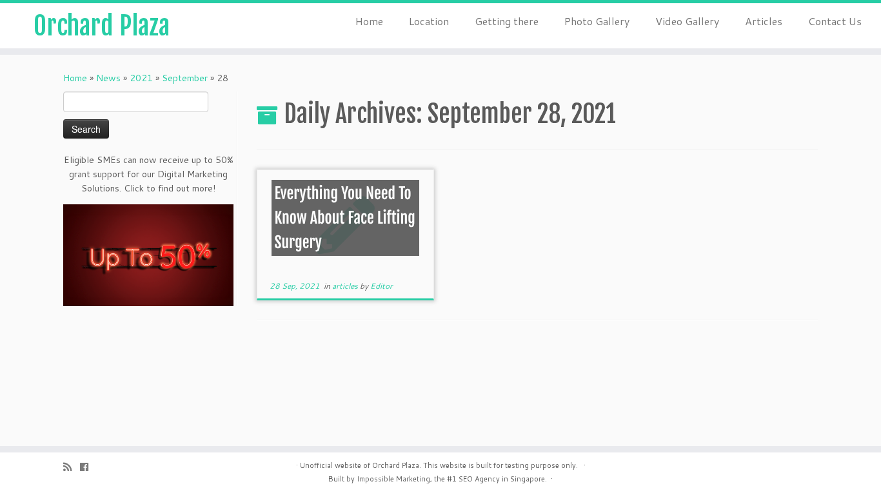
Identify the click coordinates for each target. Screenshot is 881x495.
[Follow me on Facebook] (88, 467)
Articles (763, 21)
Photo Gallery (596, 21)
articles (346, 285)
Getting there (507, 21)
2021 (141, 78)
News (108, 78)
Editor (381, 285)
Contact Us (835, 21)
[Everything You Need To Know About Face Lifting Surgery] (345, 224)
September (185, 78)
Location (429, 21)
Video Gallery (687, 21)
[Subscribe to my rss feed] (71, 467)
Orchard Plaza (102, 25)
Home (369, 21)
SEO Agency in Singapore (502, 479)
